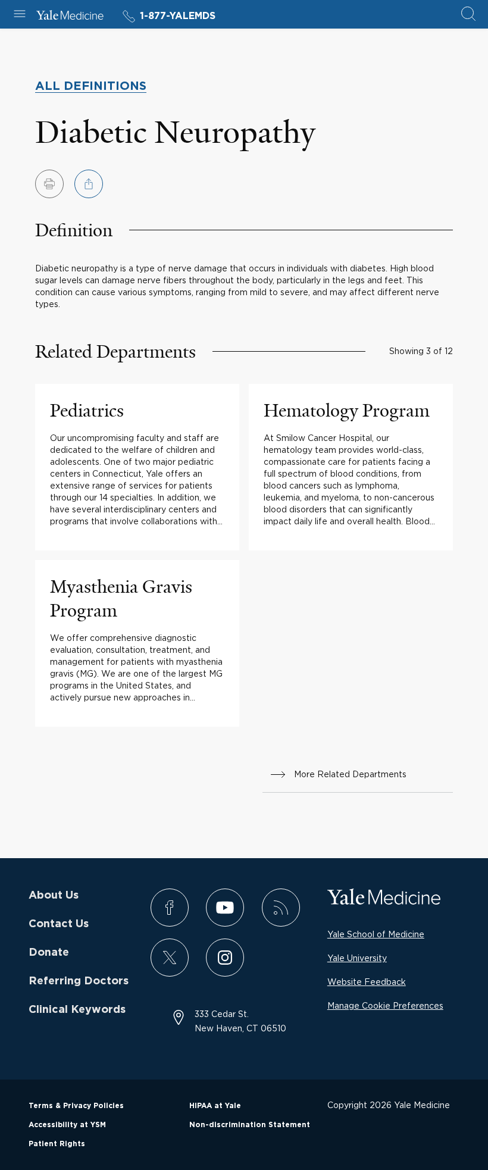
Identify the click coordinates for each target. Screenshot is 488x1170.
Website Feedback (366, 981)
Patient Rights (57, 1143)
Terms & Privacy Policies (76, 1105)
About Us (54, 895)
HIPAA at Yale (215, 1105)
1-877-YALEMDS (177, 16)
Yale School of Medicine (375, 934)
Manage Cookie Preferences (385, 1005)
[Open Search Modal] (468, 14)
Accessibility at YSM (67, 1124)
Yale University (357, 957)
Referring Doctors (79, 981)
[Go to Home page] (70, 16)
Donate (49, 952)
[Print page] (49, 184)
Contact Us (59, 924)
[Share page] (88, 184)
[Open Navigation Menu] (19, 14)
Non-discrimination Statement (249, 1124)
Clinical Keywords (77, 1010)
